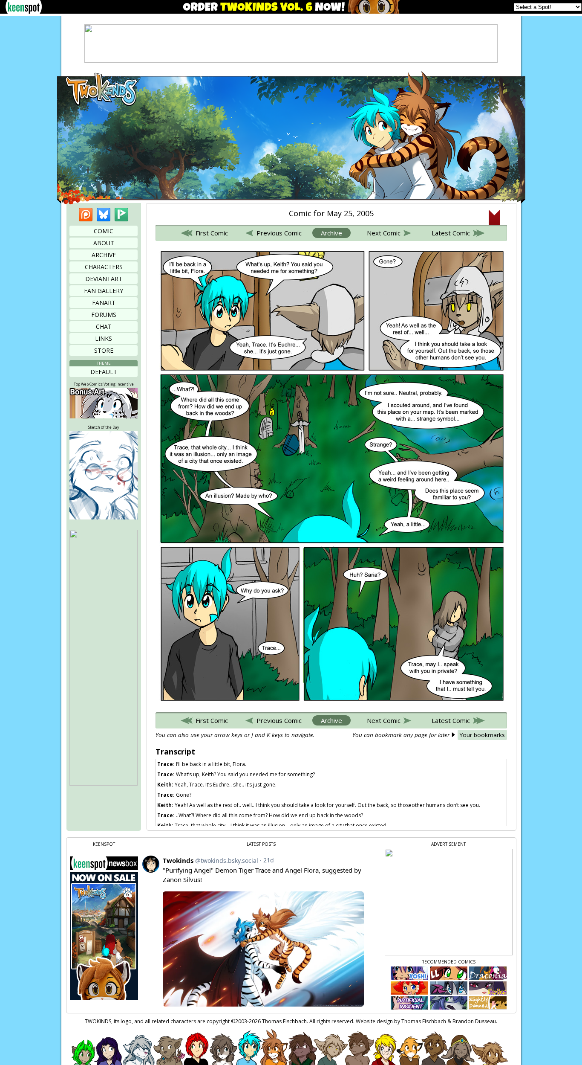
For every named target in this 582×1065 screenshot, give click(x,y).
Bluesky (103, 214)
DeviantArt (103, 279)
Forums (103, 315)
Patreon (85, 214)
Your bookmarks (482, 735)
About (103, 243)
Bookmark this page (494, 217)
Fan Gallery (103, 291)
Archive (104, 255)
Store (103, 350)
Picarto (121, 214)
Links (103, 338)
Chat (104, 326)
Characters (104, 267)
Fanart (103, 303)
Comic (103, 231)
